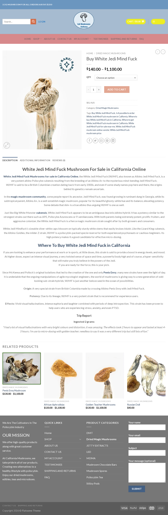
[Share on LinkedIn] (113, 140)
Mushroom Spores (96, 470)
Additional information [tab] (35, 160)
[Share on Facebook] (89, 140)
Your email (134, 435)
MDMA (90, 458)
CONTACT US (64, 39)
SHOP (36, 39)
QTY (88, 77)
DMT (89, 432)
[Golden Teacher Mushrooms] (105, 375)
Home (27, 39)
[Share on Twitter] (95, 140)
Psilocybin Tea (94, 477)
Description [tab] (10, 160)
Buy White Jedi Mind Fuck (103, 113)
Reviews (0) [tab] (58, 160)
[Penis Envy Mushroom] (21, 369)
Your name (134, 422)
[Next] (165, 383)
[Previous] (2, 383)
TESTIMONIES (100, 39)
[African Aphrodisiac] (63, 375)
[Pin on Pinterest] (107, 140)
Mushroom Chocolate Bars (101, 464)
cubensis (41, 212)
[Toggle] (80, 439)
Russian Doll (133, 404)
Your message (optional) (142, 461)
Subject (132, 448)
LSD (88, 451)
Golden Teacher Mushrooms (101, 404)
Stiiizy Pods (93, 483)
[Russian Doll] (146, 375)
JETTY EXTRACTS (97, 445)
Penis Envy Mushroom (14, 390)
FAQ (141, 39)
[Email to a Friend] (101, 140)
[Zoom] (7, 145)
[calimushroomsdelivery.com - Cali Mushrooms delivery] (84, 21)
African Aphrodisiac (54, 404)
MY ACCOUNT (81, 39)
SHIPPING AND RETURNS (124, 39)
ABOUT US (49, 39)
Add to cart (116, 89)
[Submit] (33, 21)
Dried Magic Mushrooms (111, 53)
